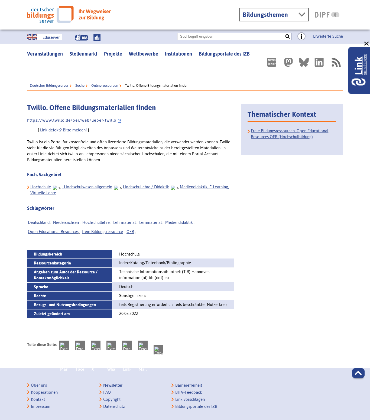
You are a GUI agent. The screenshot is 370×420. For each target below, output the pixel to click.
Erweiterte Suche (328, 36)
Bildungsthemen (265, 14)
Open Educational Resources (53, 231)
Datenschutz (114, 406)
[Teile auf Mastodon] (64, 345)
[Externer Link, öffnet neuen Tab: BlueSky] (303, 62)
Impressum (40, 406)
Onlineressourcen (104, 85)
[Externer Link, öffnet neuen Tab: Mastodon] (288, 62)
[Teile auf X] (95, 345)
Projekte (113, 54)
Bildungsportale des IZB (224, 54)
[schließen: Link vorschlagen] (367, 44)
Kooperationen (44, 392)
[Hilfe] (301, 36)
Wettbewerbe (143, 54)
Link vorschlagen (190, 399)
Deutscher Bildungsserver (49, 85)
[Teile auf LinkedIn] (127, 345)
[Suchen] (287, 36)
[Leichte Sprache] (96, 37)
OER (130, 231)
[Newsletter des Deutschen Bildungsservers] (272, 62)
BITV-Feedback (188, 392)
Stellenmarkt (83, 54)
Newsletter (112, 385)
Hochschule (40, 187)
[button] (358, 373)
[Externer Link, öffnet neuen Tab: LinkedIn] (319, 62)
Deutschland (39, 222)
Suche (80, 85)
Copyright (112, 399)
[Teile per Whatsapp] (111, 345)
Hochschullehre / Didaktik (146, 187)
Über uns (39, 385)
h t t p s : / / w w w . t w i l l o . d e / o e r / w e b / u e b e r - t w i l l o (71, 120)
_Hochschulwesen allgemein (87, 187)
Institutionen (178, 54)
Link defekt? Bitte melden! (63, 130)
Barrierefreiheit (188, 385)
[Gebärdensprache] (81, 37)
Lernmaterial (150, 222)
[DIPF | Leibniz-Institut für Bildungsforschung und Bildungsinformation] (327, 14)
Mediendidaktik (179, 222)
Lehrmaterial (124, 222)
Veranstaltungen (45, 54)
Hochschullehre (96, 222)
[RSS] (336, 62)
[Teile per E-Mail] (143, 345)
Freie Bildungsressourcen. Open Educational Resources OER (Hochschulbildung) (289, 133)
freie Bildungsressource (102, 231)
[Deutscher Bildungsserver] (69, 14)
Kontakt (38, 399)
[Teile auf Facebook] (80, 345)
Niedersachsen (66, 222)
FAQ (107, 392)
